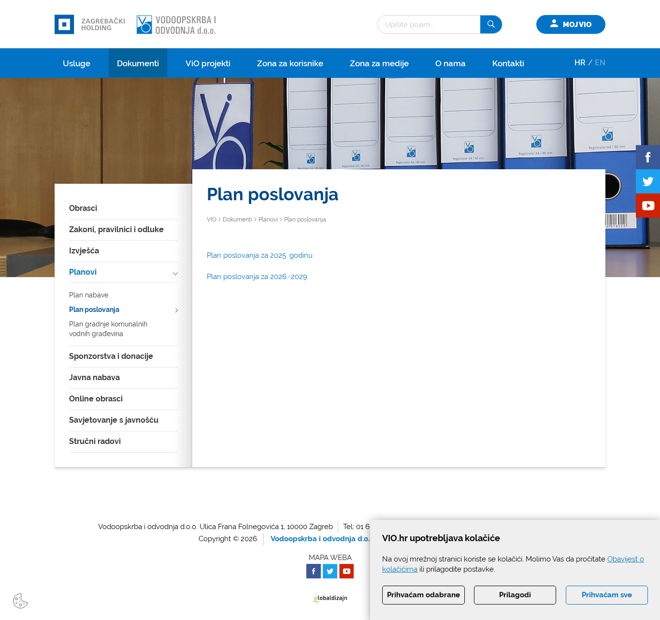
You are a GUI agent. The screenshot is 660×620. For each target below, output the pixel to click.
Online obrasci (96, 398)
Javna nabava (94, 377)
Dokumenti (138, 63)
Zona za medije (379, 63)
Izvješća (84, 250)
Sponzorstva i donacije (111, 356)
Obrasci (83, 208)
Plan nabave (88, 295)
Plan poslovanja (94, 309)
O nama (450, 63)
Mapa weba (330, 557)
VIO (211, 219)
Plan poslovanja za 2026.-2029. (258, 276)
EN (600, 62)
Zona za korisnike (290, 63)
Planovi (83, 272)
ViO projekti (208, 63)
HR (580, 62)
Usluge (76, 63)
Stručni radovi (95, 441)
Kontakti (508, 63)
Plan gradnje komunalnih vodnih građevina (108, 329)
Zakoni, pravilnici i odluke (116, 229)
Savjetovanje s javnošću (113, 420)
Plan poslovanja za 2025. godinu (260, 255)
